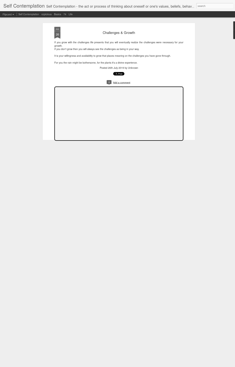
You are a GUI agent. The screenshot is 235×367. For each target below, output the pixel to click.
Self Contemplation (28, 14)
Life (71, 14)
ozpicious (46, 14)
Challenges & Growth (119, 32)
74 (64, 14)
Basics (57, 14)
